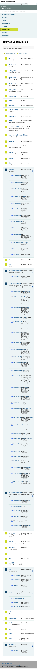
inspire (11, 541)
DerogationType (17, 506)
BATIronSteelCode (17, 356)
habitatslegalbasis (17, 221)
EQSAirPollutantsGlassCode (17, 387)
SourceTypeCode (17, 456)
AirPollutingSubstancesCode (17, 500)
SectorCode (16, 451)
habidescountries (17, 215)
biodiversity (13, 96)
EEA (9, 1)
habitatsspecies (17, 248)
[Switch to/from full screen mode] (26, 4)
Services (4, 32)
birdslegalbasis (17, 175)
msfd (10, 592)
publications (13, 618)
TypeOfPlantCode (17, 516)
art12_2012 (12, 64)
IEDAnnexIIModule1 (15, 270)
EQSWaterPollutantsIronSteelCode (17, 417)
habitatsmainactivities (17, 227)
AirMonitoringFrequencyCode (17, 291)
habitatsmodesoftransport (17, 242)
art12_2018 (12, 71)
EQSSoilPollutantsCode (17, 403)
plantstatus (16, 579)
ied (10, 264)
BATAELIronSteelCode (17, 332)
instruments (16, 254)
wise (10, 638)
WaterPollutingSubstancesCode (17, 525)
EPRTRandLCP (14, 127)
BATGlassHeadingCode (17, 349)
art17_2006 (12, 77)
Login (23, 3)
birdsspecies (17, 203)
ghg (10, 163)
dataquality (12, 116)
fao (10, 146)
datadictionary (13, 110)
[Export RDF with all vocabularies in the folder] (32, 171)
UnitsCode (16, 461)
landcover (12, 547)
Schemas (4, 26)
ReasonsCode (17, 444)
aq (9, 58)
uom (10, 633)
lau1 (10, 554)
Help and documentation (8, 14)
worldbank (12, 644)
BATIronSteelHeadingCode (17, 362)
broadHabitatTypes (17, 598)
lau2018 (11, 563)
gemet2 (11, 158)
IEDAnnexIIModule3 (15, 283)
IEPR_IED (12, 533)
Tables (4, 20)
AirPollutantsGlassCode (17, 297)
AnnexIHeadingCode (17, 276)
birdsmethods (17, 189)
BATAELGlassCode (17, 322)
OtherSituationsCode (17, 425)
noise (10, 612)
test (10, 629)
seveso (11, 623)
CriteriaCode (16, 375)
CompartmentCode (17, 370)
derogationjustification (17, 208)
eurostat (11, 141)
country (15, 650)
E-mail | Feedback (7, 663)
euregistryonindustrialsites (15, 135)
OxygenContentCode (17, 433)
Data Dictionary (15, 11)
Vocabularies (6, 29)
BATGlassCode (17, 342)
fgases (11, 152)
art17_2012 (12, 83)
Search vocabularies (10, 53)
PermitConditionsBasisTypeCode (17, 438)
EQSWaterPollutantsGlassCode (17, 408)
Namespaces (5, 35)
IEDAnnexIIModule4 (15, 492)
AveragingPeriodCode (17, 317)
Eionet (9, 11)
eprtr (10, 120)
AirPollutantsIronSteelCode (17, 307)
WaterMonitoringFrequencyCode (17, 467)
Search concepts (23, 53)
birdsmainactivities (17, 182)
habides (11, 169)
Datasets (4, 17)
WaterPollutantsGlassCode (17, 473)
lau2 (10, 558)
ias (10, 260)
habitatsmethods (17, 234)
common (12, 105)
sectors (15, 585)
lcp (10, 569)
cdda (10, 100)
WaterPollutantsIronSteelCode (17, 482)
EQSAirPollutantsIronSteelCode (17, 396)
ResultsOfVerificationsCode (17, 510)
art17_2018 (12, 90)
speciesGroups (17, 606)
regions (15, 602)
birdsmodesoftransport (17, 196)
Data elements (6, 23)
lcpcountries (16, 575)
